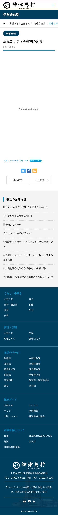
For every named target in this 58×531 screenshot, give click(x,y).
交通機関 (33, 411)
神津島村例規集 (12, 447)
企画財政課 (34, 358)
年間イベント (11, 416)
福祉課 (7, 363)
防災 (31, 333)
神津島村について (14, 430)
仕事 (6, 315)
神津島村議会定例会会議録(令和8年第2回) (24, 268)
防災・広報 (10, 327)
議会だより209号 (12, 224)
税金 (31, 304)
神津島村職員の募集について (18, 216)
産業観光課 (9, 369)
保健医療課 (34, 363)
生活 (31, 310)
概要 (6, 436)
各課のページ (11, 352)
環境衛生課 (34, 369)
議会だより (34, 338)
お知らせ (8, 299)
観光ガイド (10, 399)
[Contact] (29, 501)
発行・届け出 (11, 304)
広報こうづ (9, 338)
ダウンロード (35, 161)
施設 (6, 441)
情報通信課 (11, 33)
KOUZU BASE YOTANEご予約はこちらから (25, 207)
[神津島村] (19, 5)
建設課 (7, 374)
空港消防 (8, 380)
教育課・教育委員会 (39, 380)
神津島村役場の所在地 (40, 436)
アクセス (33, 405)
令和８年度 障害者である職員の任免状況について (28, 277)
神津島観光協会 (37, 416)
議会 (6, 385)
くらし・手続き (13, 293)
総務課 (7, 358)
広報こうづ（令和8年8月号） (18, 233)
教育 (6, 310)
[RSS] (34, 501)
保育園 (32, 385)
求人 (31, 299)
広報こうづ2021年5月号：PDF (16, 161)
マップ (7, 411)
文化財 (32, 441)
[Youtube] (24, 501)
